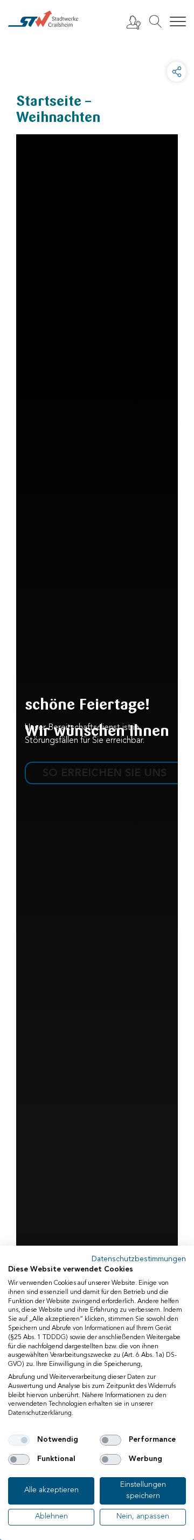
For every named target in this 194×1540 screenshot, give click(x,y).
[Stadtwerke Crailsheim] (43, 19)
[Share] (176, 71)
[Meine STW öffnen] (133, 22)
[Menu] (178, 22)
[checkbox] (19, 1440)
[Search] (155, 21)
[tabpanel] (97, 788)
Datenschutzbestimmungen (139, 1259)
